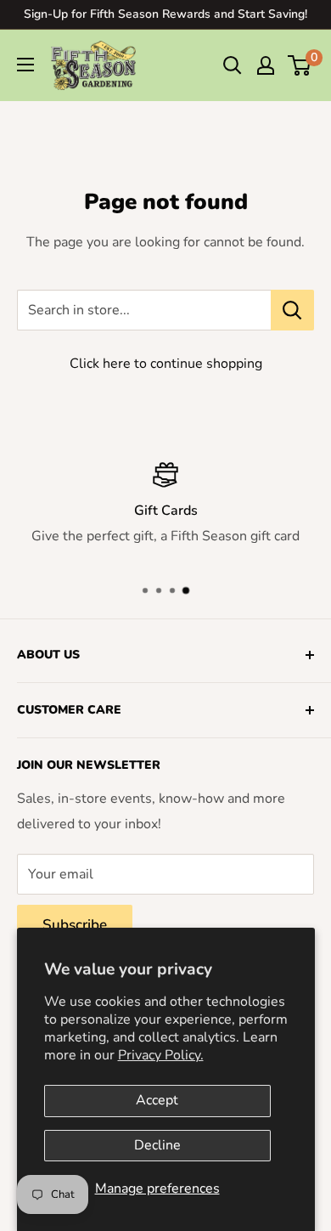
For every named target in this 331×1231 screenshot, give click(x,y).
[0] (300, 65)
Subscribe (74, 925)
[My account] (265, 65)
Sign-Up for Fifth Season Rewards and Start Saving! (165, 14)
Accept (157, 1100)
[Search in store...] (292, 310)
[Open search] (232, 65)
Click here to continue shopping (166, 363)
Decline (157, 1145)
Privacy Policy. (161, 1055)
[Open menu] (25, 64)
